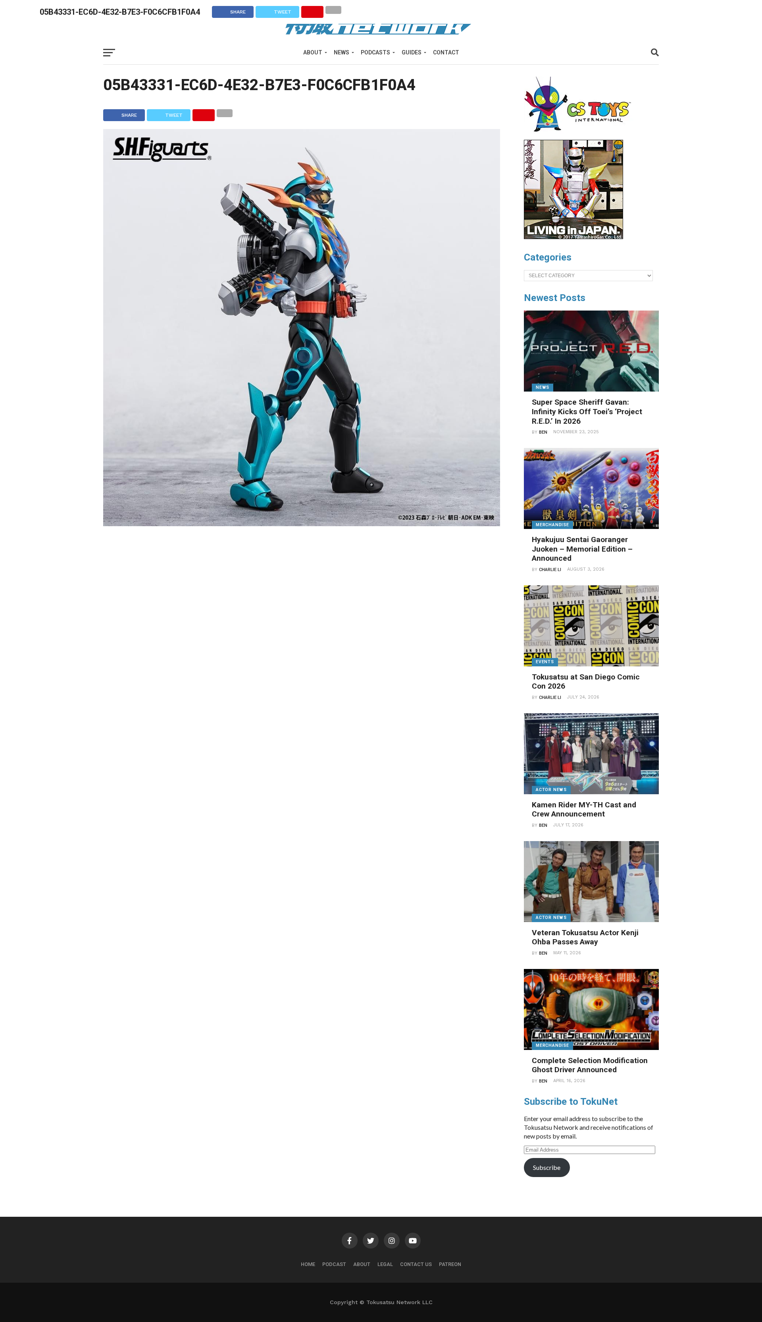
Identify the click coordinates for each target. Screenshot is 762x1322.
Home (308, 1264)
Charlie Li (550, 569)
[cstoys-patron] (580, 135)
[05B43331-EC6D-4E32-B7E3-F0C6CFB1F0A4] (301, 523)
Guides (411, 52)
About (312, 52)
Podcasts (375, 52)
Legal (385, 1264)
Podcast (334, 1264)
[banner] (573, 237)
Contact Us (416, 1264)
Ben (543, 432)
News (341, 52)
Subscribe (546, 1167)
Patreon (450, 1264)
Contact (446, 52)
